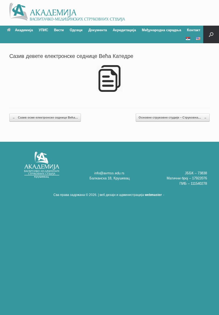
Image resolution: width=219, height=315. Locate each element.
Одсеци (76, 30)
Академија (24, 30)
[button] (211, 34)
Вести (59, 30)
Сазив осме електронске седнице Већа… (45, 117)
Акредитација (124, 30)
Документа (97, 30)
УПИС (43, 30)
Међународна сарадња (161, 30)
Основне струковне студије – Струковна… (173, 117)
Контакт (193, 30)
